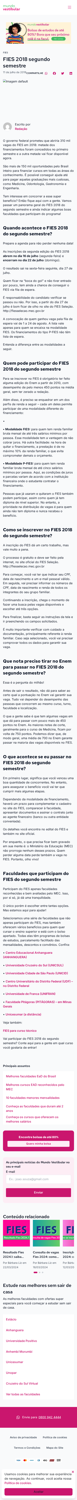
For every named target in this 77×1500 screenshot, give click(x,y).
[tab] (35, 1272)
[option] (38, 1076)
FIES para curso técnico (20, 1030)
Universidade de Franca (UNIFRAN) (31, 994)
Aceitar (39, 1492)
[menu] (69, 7)
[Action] (38, 33)
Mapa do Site (54, 1447)
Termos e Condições (27, 1447)
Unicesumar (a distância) (23, 1014)
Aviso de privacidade (23, 1437)
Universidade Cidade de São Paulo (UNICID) (37, 973)
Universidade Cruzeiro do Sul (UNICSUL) (35, 965)
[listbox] (38, 1098)
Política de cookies (55, 1437)
